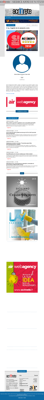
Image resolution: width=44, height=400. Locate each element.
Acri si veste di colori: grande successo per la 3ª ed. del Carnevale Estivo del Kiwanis (21, 133)
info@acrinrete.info (23, 383)
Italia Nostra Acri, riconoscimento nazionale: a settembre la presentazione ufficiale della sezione (20, 164)
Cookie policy (20, 397)
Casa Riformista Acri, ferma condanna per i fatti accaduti (19, 154)
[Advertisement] (22, 251)
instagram (35, 379)
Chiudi (24, 397)
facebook (35, 378)
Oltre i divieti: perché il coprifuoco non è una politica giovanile (20, 122)
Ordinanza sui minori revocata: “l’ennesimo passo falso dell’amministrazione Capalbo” (19, 144)
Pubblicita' (22, 391)
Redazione (22, 389)
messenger (35, 381)
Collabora (22, 390)
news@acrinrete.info (23, 385)
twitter (35, 380)
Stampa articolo (35, 25)
